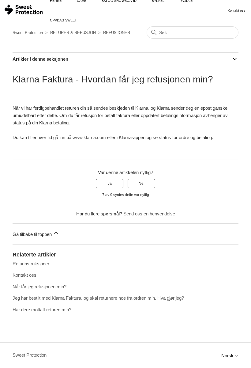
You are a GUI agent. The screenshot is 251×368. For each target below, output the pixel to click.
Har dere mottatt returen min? (42, 309)
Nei (141, 183)
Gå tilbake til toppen (33, 234)
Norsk (228, 355)
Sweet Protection (28, 32)
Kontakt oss (236, 10)
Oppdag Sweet (63, 20)
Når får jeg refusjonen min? (39, 286)
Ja (110, 183)
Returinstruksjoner (31, 263)
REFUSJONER (116, 32)
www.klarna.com (89, 137)
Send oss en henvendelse (149, 213)
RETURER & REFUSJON (73, 32)
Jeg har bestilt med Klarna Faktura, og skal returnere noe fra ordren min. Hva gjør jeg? (98, 298)
